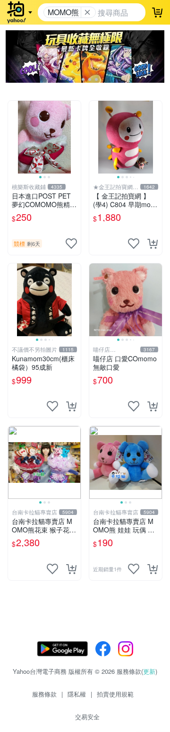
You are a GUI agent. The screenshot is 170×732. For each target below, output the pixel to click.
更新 (149, 671)
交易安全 (87, 716)
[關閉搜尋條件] (87, 12)
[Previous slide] (14, 137)
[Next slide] (74, 137)
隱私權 (77, 693)
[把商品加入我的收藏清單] (71, 243)
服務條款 (44, 693)
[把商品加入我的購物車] (152, 243)
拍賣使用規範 (115, 693)
